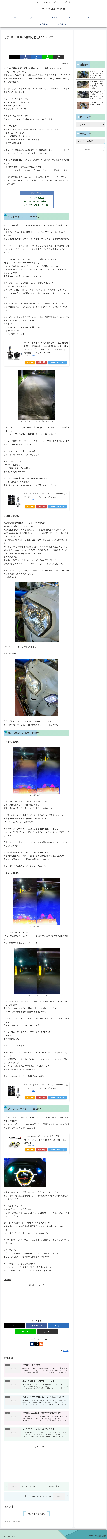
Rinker (33, 355)
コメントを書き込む (36, 1514)
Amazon (30, 362)
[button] (58, 57)
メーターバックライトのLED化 (36, 205)
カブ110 (8, 1280)
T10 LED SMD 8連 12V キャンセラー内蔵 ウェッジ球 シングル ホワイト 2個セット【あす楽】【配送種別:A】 (45, 1139)
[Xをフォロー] (36, 1344)
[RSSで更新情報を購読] (41, 1344)
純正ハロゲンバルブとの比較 (35, 201)
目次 (33, 192)
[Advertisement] (36, 46)
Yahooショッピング (57, 362)
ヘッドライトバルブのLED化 (35, 198)
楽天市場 (41, 362)
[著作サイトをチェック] (32, 1344)
